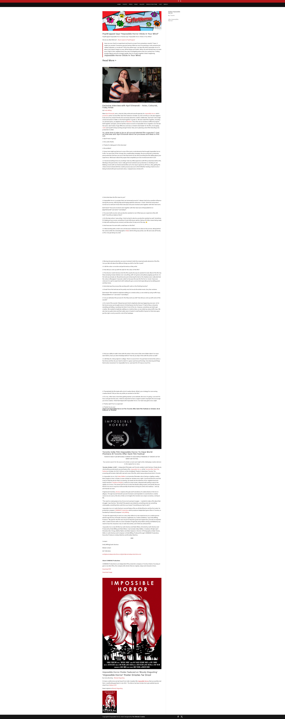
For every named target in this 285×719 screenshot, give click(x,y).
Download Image (107, 572)
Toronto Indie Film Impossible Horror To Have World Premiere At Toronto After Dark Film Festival (127, 453)
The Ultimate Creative (138, 717)
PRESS (130, 4)
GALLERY (142, 4)
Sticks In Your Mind (122, 55)
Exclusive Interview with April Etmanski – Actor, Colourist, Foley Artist (130, 106)
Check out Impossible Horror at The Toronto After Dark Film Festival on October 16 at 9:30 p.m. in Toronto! (131, 409)
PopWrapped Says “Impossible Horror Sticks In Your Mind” (130, 34)
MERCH (166, 4)
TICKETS (125, 4)
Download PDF (106, 569)
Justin (104, 128)
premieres (105, 116)
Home (119, 4)
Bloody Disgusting (119, 678)
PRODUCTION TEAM (151, 4)
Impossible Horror (150, 113)
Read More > (109, 60)
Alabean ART (112, 685)
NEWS (136, 4)
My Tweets (171, 15)
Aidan (127, 231)
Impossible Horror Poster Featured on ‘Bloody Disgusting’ (129, 672)
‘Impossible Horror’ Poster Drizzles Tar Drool (126, 675)
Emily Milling (107, 110)
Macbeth (129, 122)
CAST (160, 4)
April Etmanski (110, 113)
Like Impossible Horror (173, 20)
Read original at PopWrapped (126, 40)
